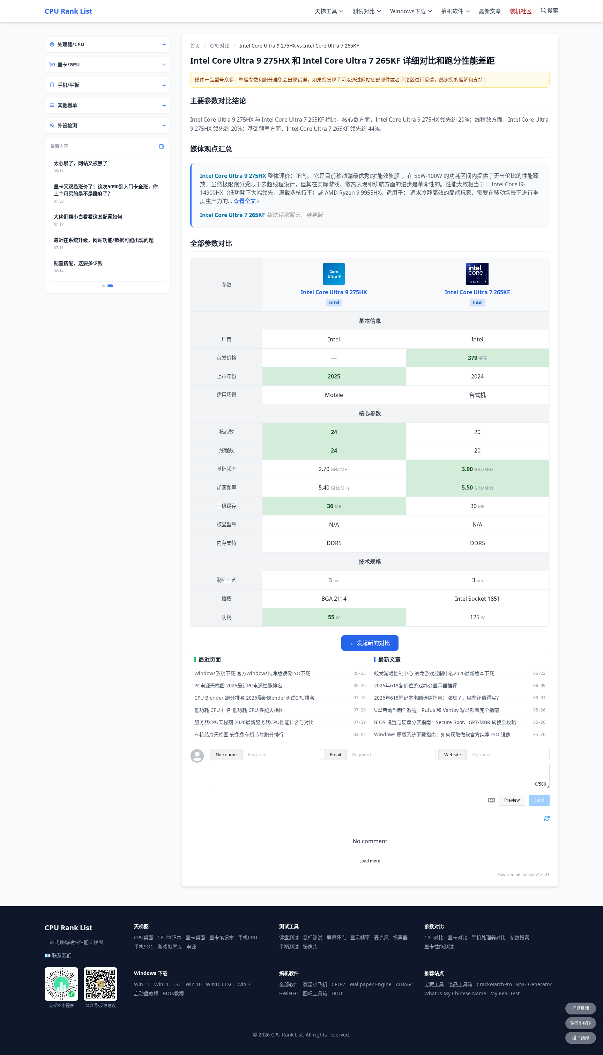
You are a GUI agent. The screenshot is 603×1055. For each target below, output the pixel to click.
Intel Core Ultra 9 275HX (334, 292)
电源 (191, 946)
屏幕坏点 (336, 937)
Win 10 (194, 984)
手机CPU (247, 937)
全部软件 (289, 984)
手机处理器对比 (488, 937)
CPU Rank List (68, 11)
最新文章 (490, 11)
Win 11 (142, 984)
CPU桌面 (143, 937)
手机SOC (144, 946)
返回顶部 (580, 1038)
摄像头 (310, 946)
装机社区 (520, 11)
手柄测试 (289, 946)
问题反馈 (580, 1008)
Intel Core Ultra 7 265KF (477, 292)
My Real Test (505, 993)
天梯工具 (326, 11)
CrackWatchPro (494, 984)
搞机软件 (452, 11)
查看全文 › (246, 201)
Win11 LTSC (167, 984)
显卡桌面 (195, 937)
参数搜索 (519, 937)
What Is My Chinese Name (455, 993)
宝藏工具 (434, 984)
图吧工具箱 (315, 993)
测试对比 (363, 11)
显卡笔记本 (221, 937)
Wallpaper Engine (371, 984)
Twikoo (528, 874)
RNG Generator (534, 984)
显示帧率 (360, 937)
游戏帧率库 (170, 946)
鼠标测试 (312, 937)
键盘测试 (289, 937)
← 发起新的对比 (370, 643)
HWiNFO (289, 993)
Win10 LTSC (219, 984)
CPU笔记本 (169, 937)
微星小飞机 (315, 984)
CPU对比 (219, 45)
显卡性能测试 (439, 946)
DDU (337, 993)
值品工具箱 (460, 984)
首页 (195, 45)
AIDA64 (404, 984)
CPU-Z (338, 984)
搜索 (552, 10)
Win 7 (244, 984)
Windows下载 (408, 11)
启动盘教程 (146, 993)
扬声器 (400, 937)
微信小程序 (580, 1023)
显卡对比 (457, 937)
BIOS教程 (173, 993)
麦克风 (381, 937)
